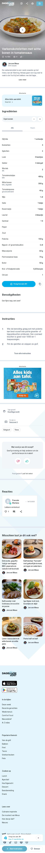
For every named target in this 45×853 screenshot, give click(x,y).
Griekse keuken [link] (8, 755)
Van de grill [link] (6, 740)
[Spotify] (27, 842)
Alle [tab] (12, 128)
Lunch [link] (4, 776)
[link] (8, 3)
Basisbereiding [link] (8, 790)
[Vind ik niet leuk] (18, 461)
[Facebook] (5, 842)
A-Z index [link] (6, 723)
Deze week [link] (6, 705)
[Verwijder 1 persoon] (34, 119)
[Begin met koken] (23, 30)
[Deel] (27, 3)
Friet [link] (4, 748)
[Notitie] (21, 3)
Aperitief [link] (5, 780)
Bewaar (37, 849)
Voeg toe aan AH (20, 284)
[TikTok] (10, 842)
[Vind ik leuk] (27, 461)
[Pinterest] (21, 842)
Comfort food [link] (7, 715)
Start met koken (16, 849)
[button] (7, 430)
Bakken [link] (5, 744)
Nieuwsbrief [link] (7, 719)
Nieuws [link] (5, 823)
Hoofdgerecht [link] (7, 783)
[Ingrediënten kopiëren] (40, 284)
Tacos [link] (4, 751)
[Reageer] (14, 511)
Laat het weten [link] (27, 473)
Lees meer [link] (22, 80)
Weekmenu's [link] (7, 712)
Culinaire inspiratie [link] (9, 812)
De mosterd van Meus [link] (11, 815)
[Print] (32, 3)
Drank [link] (4, 794)
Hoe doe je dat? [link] (8, 819)
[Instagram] (15, 842)
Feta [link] (4, 758)
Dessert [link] (5, 787)
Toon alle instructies (22, 353)
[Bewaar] (18, 542)
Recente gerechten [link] (10, 708)
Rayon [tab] (32, 128)
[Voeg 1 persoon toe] (40, 119)
